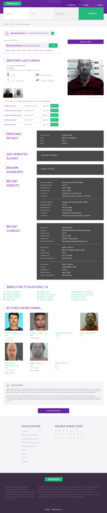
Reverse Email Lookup (30, 435)
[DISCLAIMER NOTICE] (52, 33)
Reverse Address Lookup (31, 442)
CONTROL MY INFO (53, 411)
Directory (72, 5)
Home (5, 24)
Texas (13, 24)
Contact (100, 5)
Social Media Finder (29, 446)
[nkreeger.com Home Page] (12, 3)
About (86, 5)
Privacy (24, 457)
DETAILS (54, 106)
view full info (86, 42)
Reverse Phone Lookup (30, 438)
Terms (24, 453)
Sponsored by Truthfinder (10, 40)
